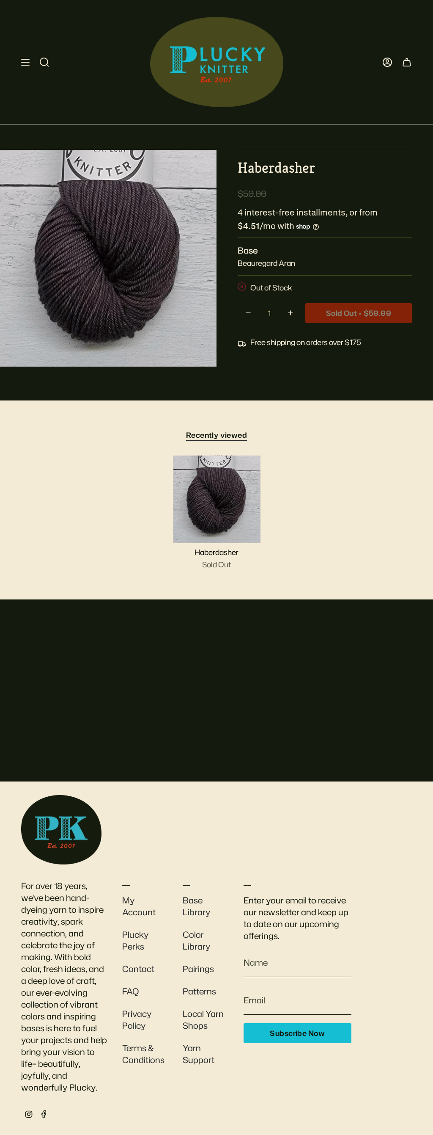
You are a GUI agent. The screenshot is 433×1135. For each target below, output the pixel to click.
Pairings (198, 969)
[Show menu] (25, 62)
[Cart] (407, 62)
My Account (139, 906)
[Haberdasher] (216, 499)
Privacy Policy (137, 1019)
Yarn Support (198, 1054)
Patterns (199, 991)
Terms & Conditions (143, 1054)
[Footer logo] (61, 829)
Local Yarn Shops (203, 1019)
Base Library (197, 906)
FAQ (130, 991)
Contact (138, 969)
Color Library (197, 940)
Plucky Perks (135, 940)
